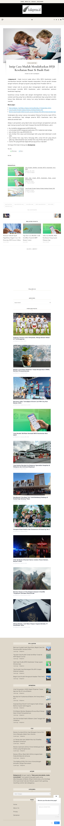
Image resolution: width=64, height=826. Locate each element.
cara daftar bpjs (29, 204)
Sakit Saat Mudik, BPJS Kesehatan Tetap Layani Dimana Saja (50, 238)
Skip (52, 822)
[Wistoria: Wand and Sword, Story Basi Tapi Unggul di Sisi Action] (6, 216)
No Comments (32, 210)
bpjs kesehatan (8, 204)
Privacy (33, 1)
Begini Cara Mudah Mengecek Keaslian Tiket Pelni (28, 676)
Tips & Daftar (32, 63)
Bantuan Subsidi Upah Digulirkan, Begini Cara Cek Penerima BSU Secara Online (12, 238)
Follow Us (32, 289)
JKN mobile (50, 204)
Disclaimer (40, 1)
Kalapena (37, 73)
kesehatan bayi (8, 206)
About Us (27, 1)
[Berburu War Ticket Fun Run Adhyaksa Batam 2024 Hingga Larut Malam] (57, 216)
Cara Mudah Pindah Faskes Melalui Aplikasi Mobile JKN (40, 188)
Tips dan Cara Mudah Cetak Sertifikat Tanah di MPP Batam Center (31, 238)
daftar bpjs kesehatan (41, 204)
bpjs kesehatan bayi (19, 204)
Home (22, 1)
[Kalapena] (32, 9)
